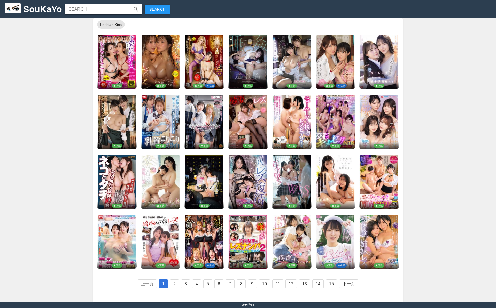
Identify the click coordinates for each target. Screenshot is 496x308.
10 (264, 284)
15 (331, 284)
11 (278, 284)
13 (304, 284)
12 (291, 284)
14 (318, 284)
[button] (136, 9)
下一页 (349, 284)
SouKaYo (42, 9)
